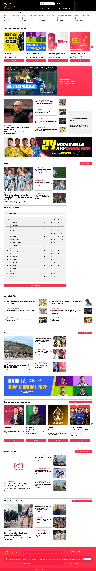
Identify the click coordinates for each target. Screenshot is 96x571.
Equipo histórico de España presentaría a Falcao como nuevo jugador (67, 319)
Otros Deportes (52, 9)
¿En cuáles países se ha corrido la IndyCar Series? (43, 458)
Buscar (61, 3)
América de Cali (31, 12)
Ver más (14, 60)
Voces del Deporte (76, 427)
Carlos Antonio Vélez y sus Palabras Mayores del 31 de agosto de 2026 (45, 102)
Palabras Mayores (32, 427)
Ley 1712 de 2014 (75, 563)
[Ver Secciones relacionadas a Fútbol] (36, 8)
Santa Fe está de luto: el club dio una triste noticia (43, 520)
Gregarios (7, 427)
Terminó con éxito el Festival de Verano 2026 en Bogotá (15, 534)
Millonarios (39, 12)
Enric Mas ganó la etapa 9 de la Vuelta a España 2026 (43, 352)
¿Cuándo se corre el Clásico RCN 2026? (79, 119)
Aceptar (87, 559)
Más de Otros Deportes (82, 451)
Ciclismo (42, 9)
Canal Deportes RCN (77, 54)
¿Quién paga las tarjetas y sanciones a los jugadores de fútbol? (43, 196)
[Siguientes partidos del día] (91, 18)
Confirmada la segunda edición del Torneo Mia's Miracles (41, 533)
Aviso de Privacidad (75, 553)
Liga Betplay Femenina (49, 12)
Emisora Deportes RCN (56, 54)
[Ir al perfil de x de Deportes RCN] (5, 562)
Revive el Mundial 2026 (34, 54)
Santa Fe (58, 12)
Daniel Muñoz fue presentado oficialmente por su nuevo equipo (46, 129)
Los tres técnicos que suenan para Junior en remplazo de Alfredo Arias (46, 111)
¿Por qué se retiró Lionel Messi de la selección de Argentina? (43, 170)
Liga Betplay (22, 12)
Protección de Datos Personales (78, 556)
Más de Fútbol (85, 163)
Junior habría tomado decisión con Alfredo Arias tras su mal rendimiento (67, 302)
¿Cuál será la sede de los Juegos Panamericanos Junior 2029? (43, 471)
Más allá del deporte (64, 9)
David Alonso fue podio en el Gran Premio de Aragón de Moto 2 (16, 485)
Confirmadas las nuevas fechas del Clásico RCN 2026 (16, 366)
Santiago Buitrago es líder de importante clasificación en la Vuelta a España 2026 (43, 340)
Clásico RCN (8, 54)
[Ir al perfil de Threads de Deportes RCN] (9, 562)
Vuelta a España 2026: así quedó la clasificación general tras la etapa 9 (43, 365)
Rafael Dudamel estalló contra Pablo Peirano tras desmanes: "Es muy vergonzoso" (21, 311)
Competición (7, 210)
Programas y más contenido (17, 402)
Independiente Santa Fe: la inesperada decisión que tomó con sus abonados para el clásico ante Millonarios (46, 121)
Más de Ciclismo (84, 332)
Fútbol (33, 9)
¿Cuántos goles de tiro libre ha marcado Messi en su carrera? (43, 183)
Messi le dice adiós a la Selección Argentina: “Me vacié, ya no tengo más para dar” (18, 197)
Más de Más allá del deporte (81, 501)
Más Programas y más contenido (79, 402)
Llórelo (50, 427)
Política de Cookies (77, 559)
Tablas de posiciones (47, 3)
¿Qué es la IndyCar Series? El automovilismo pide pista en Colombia (43, 484)
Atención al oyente (75, 551)
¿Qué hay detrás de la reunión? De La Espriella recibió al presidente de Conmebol (43, 508)
